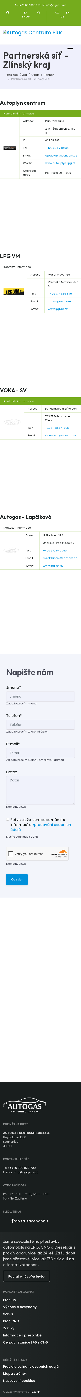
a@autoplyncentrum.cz (61, 156)
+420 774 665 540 (60, 294)
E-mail (13, 744)
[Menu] (70, 48)
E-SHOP (26, 15)
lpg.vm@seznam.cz (61, 301)
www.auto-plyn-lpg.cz (60, 163)
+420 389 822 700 (23, 1168)
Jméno (13, 687)
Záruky (8, 1328)
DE (62, 17)
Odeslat (16, 879)
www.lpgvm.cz (58, 309)
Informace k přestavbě (22, 1335)
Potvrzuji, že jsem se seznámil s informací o (40, 824)
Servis (8, 1314)
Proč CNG (11, 1321)
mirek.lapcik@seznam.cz (60, 558)
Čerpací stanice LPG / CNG (25, 1342)
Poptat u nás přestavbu (26, 1276)
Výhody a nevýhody (20, 1307)
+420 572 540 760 (55, 551)
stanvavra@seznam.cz (60, 435)
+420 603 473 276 (57, 428)
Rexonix (35, 1392)
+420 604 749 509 (57, 148)
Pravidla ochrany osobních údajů (31, 1366)
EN (68, 13)
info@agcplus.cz (56, 5)
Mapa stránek (15, 1373)
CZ (57, 13)
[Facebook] (7, 13)
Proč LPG (10, 1300)
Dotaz (11, 772)
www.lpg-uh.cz (53, 566)
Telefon (14, 716)
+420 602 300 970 (29, 5)
